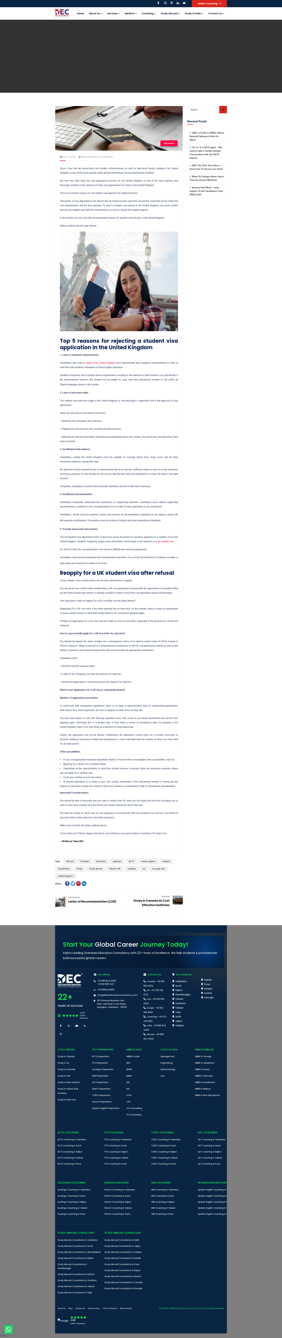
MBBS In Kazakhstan (205, 1082)
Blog (70, 1308)
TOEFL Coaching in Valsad (164, 1157)
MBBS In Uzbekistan (204, 1062)
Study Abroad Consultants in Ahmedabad (79, 1252)
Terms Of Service (110, 1308)
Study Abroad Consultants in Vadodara (78, 1240)
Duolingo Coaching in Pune (71, 1214)
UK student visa (165, 541)
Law (162, 1075)
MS (127, 1088)
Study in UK (114, 868)
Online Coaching (208, 3)
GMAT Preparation (101, 1088)
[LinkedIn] (84, 883)
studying (131, 868)
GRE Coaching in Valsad (163, 1208)
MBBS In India (133, 1056)
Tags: (58, 861)
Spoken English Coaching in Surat (215, 1195)
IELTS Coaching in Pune (69, 1163)
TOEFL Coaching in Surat (163, 1145)
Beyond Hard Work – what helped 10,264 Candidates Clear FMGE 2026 (206, 191)
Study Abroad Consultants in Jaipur (122, 1246)
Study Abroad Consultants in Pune (121, 1264)
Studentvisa (64, 868)
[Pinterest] (78, 883)
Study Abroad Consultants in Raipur (122, 1270)
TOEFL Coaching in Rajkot (164, 1151)
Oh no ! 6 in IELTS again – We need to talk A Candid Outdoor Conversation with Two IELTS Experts (206, 152)
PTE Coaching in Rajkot (116, 1151)
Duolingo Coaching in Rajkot (72, 1201)
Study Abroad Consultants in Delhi (121, 1240)
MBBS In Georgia (203, 1056)
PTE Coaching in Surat (115, 1145)
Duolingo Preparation (103, 1069)
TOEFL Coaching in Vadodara (166, 1139)
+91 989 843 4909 (107, 980)
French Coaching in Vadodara (119, 1189)
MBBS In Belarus (203, 1088)
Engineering (167, 1062)
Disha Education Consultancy (97, 156)
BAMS (129, 1075)
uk (144, 868)
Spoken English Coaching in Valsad (215, 1208)
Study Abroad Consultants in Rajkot (76, 1258)
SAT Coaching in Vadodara (211, 1139)
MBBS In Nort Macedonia (207, 1095)
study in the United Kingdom (101, 362)
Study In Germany (67, 1099)
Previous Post (74, 897)
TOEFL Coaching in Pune (163, 1163)
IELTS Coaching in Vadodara (72, 1139)
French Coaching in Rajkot (117, 1201)
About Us (62, 1308)
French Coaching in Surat (117, 1195)
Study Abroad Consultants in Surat (75, 1246)
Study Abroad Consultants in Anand (122, 1276)
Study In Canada (66, 1056)
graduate (117, 861)
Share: (58, 883)
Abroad (69, 861)
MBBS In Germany (204, 1075)
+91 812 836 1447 (106, 984)
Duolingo (85, 861)
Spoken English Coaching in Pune (214, 1214)
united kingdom (65, 876)
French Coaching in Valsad (118, 1208)
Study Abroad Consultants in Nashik (122, 1258)
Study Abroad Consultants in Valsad (76, 1286)
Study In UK (63, 1062)
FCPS (128, 1095)
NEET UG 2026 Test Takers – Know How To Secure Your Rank (206, 167)
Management (168, 1056)
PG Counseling (133, 1114)
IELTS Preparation (100, 1056)
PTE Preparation (100, 1062)
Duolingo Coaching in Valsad (72, 1208)
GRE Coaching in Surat (162, 1195)
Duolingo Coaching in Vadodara (74, 1189)
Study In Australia (66, 1069)
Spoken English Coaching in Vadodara (217, 1189)
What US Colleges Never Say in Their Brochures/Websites (207, 178)
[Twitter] (72, 883)
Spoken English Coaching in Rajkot (215, 1201)
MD (128, 1082)
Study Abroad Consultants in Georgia (123, 1288)
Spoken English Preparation (106, 1108)
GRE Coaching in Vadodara (164, 1189)
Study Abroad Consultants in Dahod (76, 1274)
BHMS (129, 1069)
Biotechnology (168, 1069)
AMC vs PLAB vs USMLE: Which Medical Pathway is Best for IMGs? (207, 136)
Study (79, 868)
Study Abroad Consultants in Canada (123, 1282)
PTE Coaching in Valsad (116, 1157)
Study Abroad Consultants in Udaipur (123, 1252)
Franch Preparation (102, 1101)
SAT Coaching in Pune (209, 1163)
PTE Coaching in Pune (115, 1163)
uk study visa (158, 868)
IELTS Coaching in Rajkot (70, 1151)
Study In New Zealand (69, 1082)
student (166, 861)
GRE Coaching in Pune (162, 1214)
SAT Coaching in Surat (209, 1145)
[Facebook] (67, 883)
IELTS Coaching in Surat (70, 1145)
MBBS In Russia (202, 1069)
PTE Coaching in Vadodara (117, 1139)
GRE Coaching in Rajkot (163, 1201)
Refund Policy (126, 1308)
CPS (128, 1101)
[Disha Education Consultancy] (62, 13)
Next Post (166, 896)
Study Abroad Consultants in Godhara (77, 1280)
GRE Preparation (100, 1075)
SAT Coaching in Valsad (210, 1157)
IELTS (131, 861)
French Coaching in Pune (117, 1214)
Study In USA (64, 1075)
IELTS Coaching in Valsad (70, 1157)
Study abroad (95, 868)
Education (169, 143)
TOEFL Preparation (101, 1095)
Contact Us (80, 1308)
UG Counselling (134, 1108)
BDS (128, 1062)
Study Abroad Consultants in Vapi (75, 1292)
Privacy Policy (94, 1308)
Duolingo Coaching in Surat (72, 1195)
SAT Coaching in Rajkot (209, 1151)
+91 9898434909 (105, 989)
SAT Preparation (100, 1082)
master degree (148, 861)
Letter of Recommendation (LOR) (92, 902)
